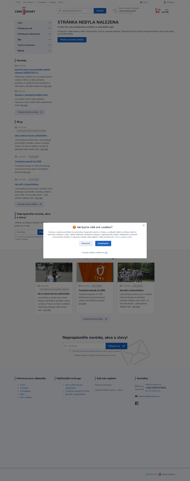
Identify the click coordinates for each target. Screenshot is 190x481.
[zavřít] (143, 225)
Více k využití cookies (123, 237)
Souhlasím (103, 243)
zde (106, 252)
